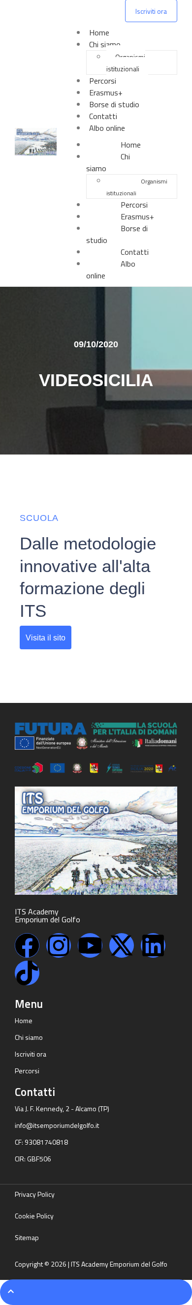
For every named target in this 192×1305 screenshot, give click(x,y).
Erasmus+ (106, 92)
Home (99, 32)
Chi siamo (105, 44)
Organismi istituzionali (125, 63)
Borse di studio (114, 104)
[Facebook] (27, 945)
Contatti (103, 116)
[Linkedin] (153, 945)
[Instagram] (58, 945)
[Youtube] (90, 945)
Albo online (107, 128)
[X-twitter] (121, 945)
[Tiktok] (27, 973)
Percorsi (102, 81)
